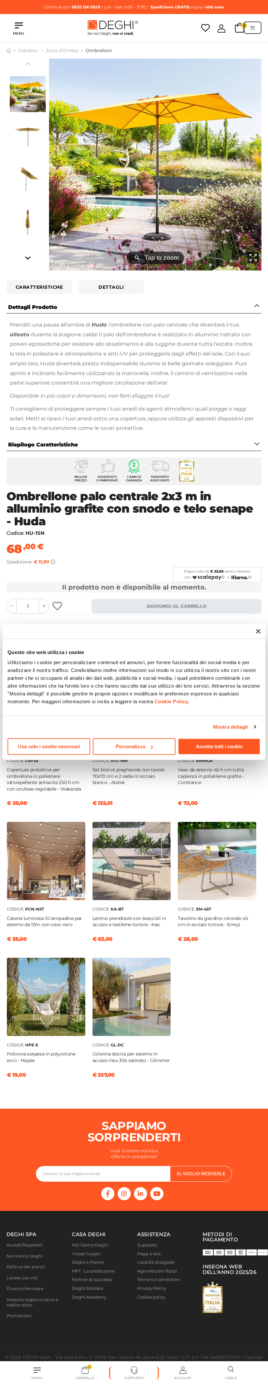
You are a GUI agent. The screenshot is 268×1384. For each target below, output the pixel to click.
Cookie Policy (171, 701)
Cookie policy (151, 1297)
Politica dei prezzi (26, 1266)
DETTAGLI (111, 287)
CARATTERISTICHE (39, 287)
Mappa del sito (152, 1305)
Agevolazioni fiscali (157, 1271)
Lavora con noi (22, 1277)
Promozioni (19, 1315)
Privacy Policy (151, 1288)
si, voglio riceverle (201, 1173)
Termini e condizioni (158, 1279)
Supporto (147, 1245)
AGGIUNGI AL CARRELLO (176, 606)
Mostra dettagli (230, 727)
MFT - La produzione (93, 1271)
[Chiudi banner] (258, 631)
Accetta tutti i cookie (219, 746)
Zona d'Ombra (62, 50)
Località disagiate (156, 1262)
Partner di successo (92, 1279)
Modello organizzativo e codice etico (32, 1302)
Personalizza (130, 746)
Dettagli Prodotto (32, 307)
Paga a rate (149, 1253)
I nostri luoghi (86, 1253)
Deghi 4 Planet (88, 1262)
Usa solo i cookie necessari (49, 746)
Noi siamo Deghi (25, 1256)
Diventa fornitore (25, 1288)
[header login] (221, 28)
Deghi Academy (89, 1297)
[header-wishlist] (205, 27)
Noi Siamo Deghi (90, 1245)
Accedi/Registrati (25, 1245)
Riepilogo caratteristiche (43, 445)
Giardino (28, 50)
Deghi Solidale (87, 1288)
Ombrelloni (99, 50)
